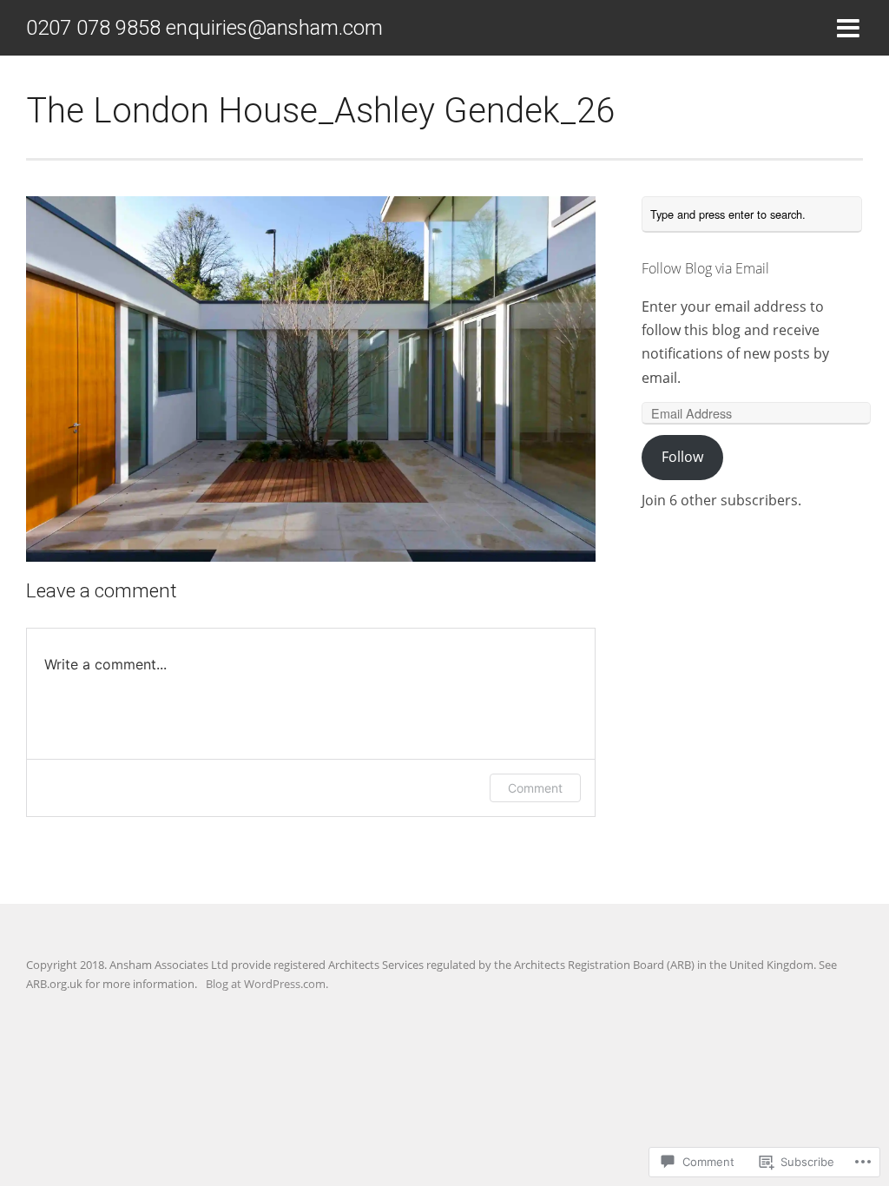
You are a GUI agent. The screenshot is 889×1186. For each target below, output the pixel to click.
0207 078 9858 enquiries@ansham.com (204, 28)
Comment (535, 788)
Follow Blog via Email (705, 268)
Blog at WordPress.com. (267, 984)
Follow (682, 456)
